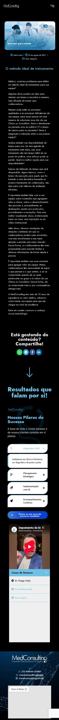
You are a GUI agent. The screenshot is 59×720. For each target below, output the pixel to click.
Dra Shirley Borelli (23, 589)
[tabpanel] (29, 546)
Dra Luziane (20, 597)
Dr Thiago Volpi (22, 580)
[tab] (29, 580)
